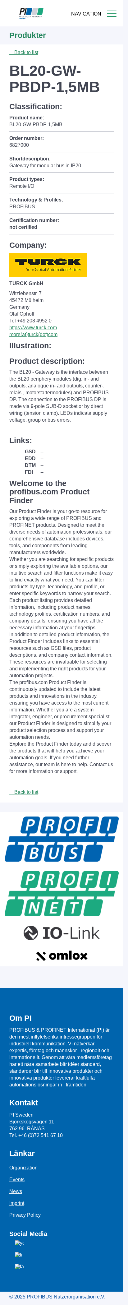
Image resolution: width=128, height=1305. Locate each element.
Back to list (25, 52)
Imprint (16, 1203)
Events (17, 1179)
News (15, 1191)
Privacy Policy (25, 1215)
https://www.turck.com (33, 327)
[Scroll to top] (115, 1295)
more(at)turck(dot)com (33, 334)
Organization (23, 1167)
